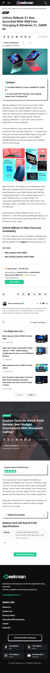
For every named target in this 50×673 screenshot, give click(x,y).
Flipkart (23, 242)
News (6, 13)
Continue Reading (25, 554)
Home (4, 8)
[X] (37, 647)
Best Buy (41, 341)
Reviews (7, 415)
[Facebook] (40, 303)
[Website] (37, 303)
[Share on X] (8, 37)
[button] (4, 2)
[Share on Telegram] (21, 37)
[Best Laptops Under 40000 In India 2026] (41, 338)
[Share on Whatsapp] (12, 37)
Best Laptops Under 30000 (16, 252)
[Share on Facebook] (4, 37)
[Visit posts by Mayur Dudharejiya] (4, 303)
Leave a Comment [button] (39, 322)
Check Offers (14, 282)
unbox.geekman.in (12, 278)
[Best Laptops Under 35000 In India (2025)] (41, 367)
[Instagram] (47, 303)
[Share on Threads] (25, 37)
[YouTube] (43, 303)
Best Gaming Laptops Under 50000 (19, 256)
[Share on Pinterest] (28, 294)
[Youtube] (37, 655)
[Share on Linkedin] (17, 37)
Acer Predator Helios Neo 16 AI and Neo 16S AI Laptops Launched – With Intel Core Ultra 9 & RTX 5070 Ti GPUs (17, 381)
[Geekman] (25, 2)
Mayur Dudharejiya (12, 43)
